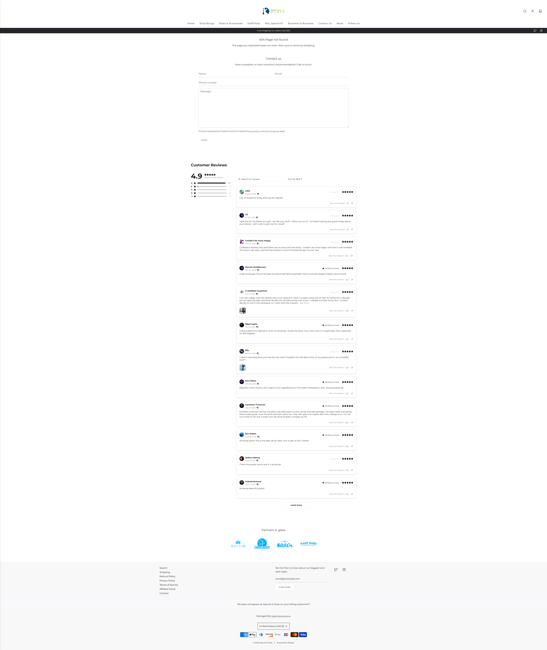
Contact (164, 593)
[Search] (525, 11)
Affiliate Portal (167, 589)
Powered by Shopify (285, 643)
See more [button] (304, 303)
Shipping (165, 572)
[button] (208, 183)
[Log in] (532, 11)
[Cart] (540, 11)
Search (163, 568)
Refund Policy (167, 576)
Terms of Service (271, 131)
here (286, 45)
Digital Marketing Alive (281, 616)
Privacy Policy (253, 131)
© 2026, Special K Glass (262, 643)
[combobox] (295, 179)
